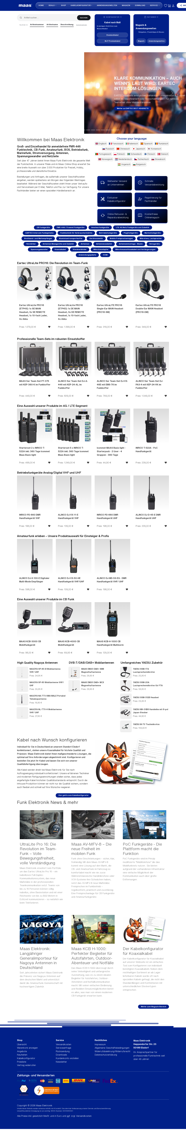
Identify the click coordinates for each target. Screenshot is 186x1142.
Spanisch (148, 144)
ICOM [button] (105, 255)
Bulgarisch (141, 164)
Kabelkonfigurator (81, 5)
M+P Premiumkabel (112, 41)
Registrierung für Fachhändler (153, 199)
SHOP (63, 5)
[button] (14, 93)
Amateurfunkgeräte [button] (100, 227)
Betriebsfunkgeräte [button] (108, 233)
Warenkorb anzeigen (27, 1048)
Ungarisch (125, 164)
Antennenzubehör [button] (104, 244)
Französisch (117, 144)
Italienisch (133, 144)
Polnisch (121, 154)
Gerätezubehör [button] (96, 238)
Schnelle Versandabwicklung (154, 183)
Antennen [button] (85, 244)
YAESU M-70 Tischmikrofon (146, 724)
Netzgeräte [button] (154, 244)
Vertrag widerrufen (26, 1065)
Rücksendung (63, 1051)
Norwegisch (107, 159)
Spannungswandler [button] (39, 249)
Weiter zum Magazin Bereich (153, 1006)
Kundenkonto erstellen (67, 1058)
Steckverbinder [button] (80, 249)
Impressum (100, 1044)
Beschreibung (67, 24)
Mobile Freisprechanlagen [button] (121, 238)
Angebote (22, 1051)
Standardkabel (112, 35)
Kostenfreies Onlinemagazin (152, 216)
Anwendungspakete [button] (87, 255)
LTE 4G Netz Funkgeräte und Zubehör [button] (132, 227)
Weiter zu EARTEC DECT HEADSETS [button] (48, 108)
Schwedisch (136, 154)
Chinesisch (125, 149)
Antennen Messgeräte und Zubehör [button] (58, 244)
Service (154, 5)
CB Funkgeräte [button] (43, 227)
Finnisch (151, 154)
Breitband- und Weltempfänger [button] (38, 238)
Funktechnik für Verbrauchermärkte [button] (76, 233)
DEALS (52, 5)
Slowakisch (160, 159)
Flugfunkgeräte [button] (131, 233)
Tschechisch (143, 159)
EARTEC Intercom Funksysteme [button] (39, 233)
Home (41, 5)
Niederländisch (125, 159)
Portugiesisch (105, 154)
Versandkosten (63, 1044)
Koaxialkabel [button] (60, 249)
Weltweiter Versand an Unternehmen (117, 183)
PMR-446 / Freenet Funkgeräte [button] (70, 227)
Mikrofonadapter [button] (101, 249)
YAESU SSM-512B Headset (146, 697)
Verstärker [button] (31, 244)
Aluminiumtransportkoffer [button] (71, 238)
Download (140, 5)
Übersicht (22, 1044)
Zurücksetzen (81, 25)
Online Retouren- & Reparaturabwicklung (118, 216)
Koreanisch (156, 149)
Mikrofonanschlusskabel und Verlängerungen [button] (135, 249)
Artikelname (52, 24)
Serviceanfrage (63, 1048)
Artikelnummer (37, 24)
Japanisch (140, 149)
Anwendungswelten (107, 5)
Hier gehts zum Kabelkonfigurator (73, 795)
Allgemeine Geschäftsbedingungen (112, 1048)
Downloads (61, 1055)
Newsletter (61, 1062)
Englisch (102, 144)
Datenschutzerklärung (106, 1055)
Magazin (126, 5)
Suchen (84, 18)
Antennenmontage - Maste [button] (131, 244)
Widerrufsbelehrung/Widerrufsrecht (112, 1051)
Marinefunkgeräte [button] (152, 233)
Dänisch (164, 154)
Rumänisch (163, 144)
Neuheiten (22, 1055)
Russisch (110, 149)
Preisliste (21, 1062)
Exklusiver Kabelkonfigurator (116, 199)
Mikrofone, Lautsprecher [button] (151, 238)
